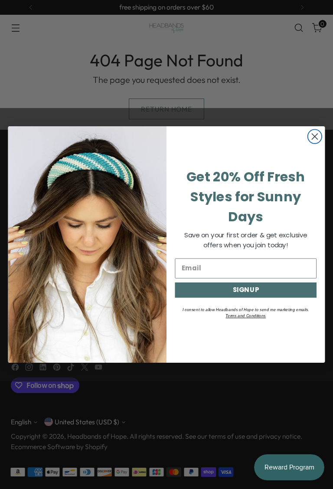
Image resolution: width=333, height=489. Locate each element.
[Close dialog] (315, 136)
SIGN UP (246, 289)
